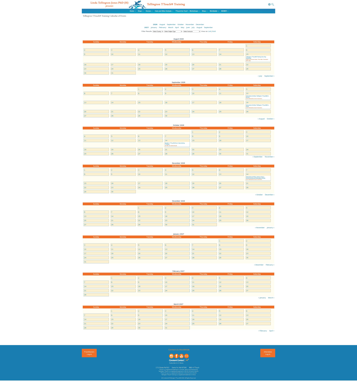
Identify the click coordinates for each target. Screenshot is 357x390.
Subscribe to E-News (176, 363)
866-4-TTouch (194, 368)
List (209, 31)
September (171, 24)
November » (269, 157)
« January (262, 298)
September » (269, 76)
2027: (146, 27)
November (190, 24)
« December (258, 265)
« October (259, 195)
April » (271, 331)
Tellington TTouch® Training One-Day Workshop (256, 57)
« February (262, 331)
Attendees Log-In (268, 353)
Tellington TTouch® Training (138, 4)
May (182, 27)
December (200, 24)
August (162, 24)
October (181, 24)
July (193, 27)
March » (271, 298)
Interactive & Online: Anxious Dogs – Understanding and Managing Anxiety (255, 177)
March (170, 27)
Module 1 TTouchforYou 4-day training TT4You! (175, 143)
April (177, 27)
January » (270, 227)
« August (261, 119)
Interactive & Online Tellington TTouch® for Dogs (257, 105)
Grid (214, 31)
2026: (155, 24)
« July (260, 76)
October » (270, 119)
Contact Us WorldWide (178, 349)
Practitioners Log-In (89, 353)
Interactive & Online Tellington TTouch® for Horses (257, 96)
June (188, 27)
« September (257, 157)
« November (259, 227)
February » (270, 265)
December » (269, 195)
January (154, 27)
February (162, 27)
